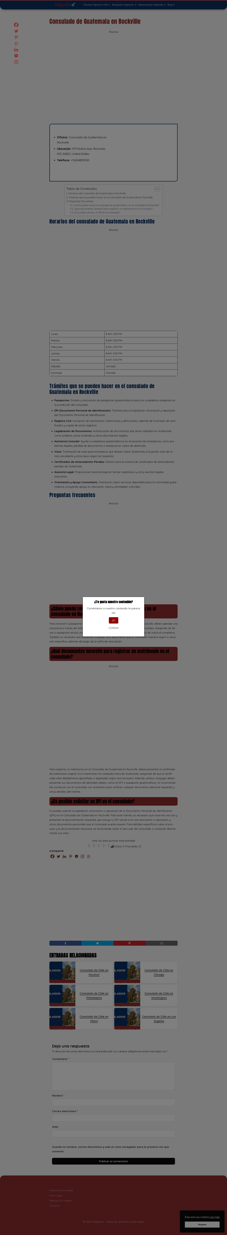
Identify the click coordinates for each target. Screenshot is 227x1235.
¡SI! (113, 620)
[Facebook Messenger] (16, 56)
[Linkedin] (16, 50)
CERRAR (114, 628)
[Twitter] (16, 31)
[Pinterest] (16, 37)
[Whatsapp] (16, 43)
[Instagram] (16, 62)
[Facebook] (16, 25)
